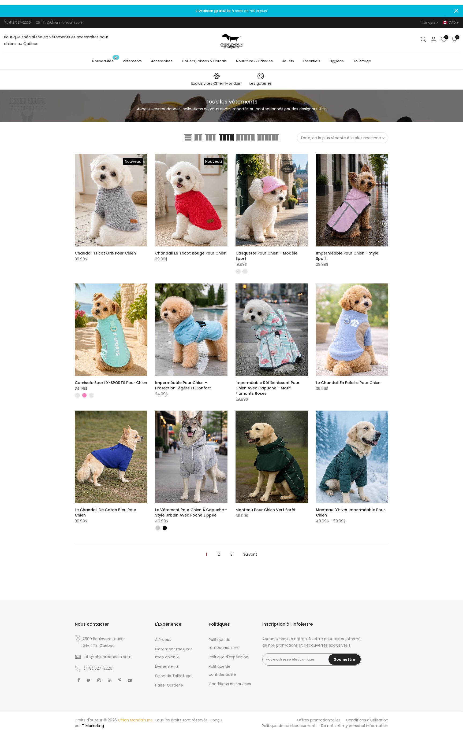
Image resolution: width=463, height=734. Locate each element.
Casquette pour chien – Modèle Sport (266, 255)
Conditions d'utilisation (367, 720)
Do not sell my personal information (354, 725)
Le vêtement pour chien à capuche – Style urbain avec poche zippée (191, 512)
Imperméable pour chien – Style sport (347, 255)
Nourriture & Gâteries (254, 61)
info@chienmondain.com (108, 656)
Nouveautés (105, 59)
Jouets (288, 61)
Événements (167, 666)
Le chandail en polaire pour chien (348, 382)
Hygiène (337, 61)
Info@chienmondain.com (62, 22)
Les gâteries (260, 83)
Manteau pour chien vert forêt (266, 509)
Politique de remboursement (289, 725)
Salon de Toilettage (173, 675)
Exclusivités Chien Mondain (216, 83)
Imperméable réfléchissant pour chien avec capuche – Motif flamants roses (268, 388)
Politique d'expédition (228, 657)
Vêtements (132, 61)
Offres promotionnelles (319, 720)
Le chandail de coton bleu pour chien (105, 512)
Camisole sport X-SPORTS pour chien (111, 382)
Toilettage (362, 61)
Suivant (250, 554)
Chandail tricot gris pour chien (105, 253)
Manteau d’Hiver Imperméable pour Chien (350, 512)
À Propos (163, 639)
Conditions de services (230, 684)
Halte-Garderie (169, 685)
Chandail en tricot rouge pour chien (190, 253)
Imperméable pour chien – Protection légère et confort (183, 385)
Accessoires (162, 61)
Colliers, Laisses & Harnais (204, 61)
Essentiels (311, 61)
